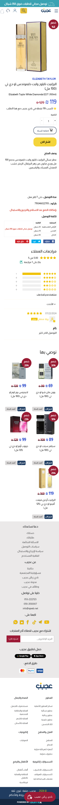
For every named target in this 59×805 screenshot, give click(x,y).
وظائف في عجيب (30, 586)
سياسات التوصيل (30, 546)
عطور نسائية (46, 710)
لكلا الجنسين (47, 724)
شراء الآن (45, 141)
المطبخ (49, 740)
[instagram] (22, 624)
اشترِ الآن (48, 409)
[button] (50, 274)
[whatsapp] (15, 624)
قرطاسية (24, 782)
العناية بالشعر (22, 718)
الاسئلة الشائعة (30, 542)
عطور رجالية (47, 715)
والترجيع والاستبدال (19, 209)
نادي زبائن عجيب (30, 577)
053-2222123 (30, 599)
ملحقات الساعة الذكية (42, 779)
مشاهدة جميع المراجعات (47, 294)
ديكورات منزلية (46, 754)
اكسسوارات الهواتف (43, 774)
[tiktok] (34, 624)
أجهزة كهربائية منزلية (43, 749)
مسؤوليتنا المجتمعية (30, 572)
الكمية (54, 114)
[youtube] (46, 624)
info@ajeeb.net (30, 608)
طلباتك (30, 537)
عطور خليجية (46, 719)
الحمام (49, 744)
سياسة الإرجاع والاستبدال (30, 551)
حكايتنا (30, 568)
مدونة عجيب (30, 582)
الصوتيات (24, 740)
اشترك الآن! (13, 639)
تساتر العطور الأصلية (43, 706)
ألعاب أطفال (22, 770)
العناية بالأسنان (21, 723)
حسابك (30, 533)
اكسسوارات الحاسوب (42, 770)
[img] (34, 313)
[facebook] (28, 624)
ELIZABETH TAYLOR (44, 78)
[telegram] (40, 624)
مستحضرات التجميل (19, 706)
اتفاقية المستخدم (30, 555)
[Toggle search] (23, 10)
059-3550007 (30, 603)
